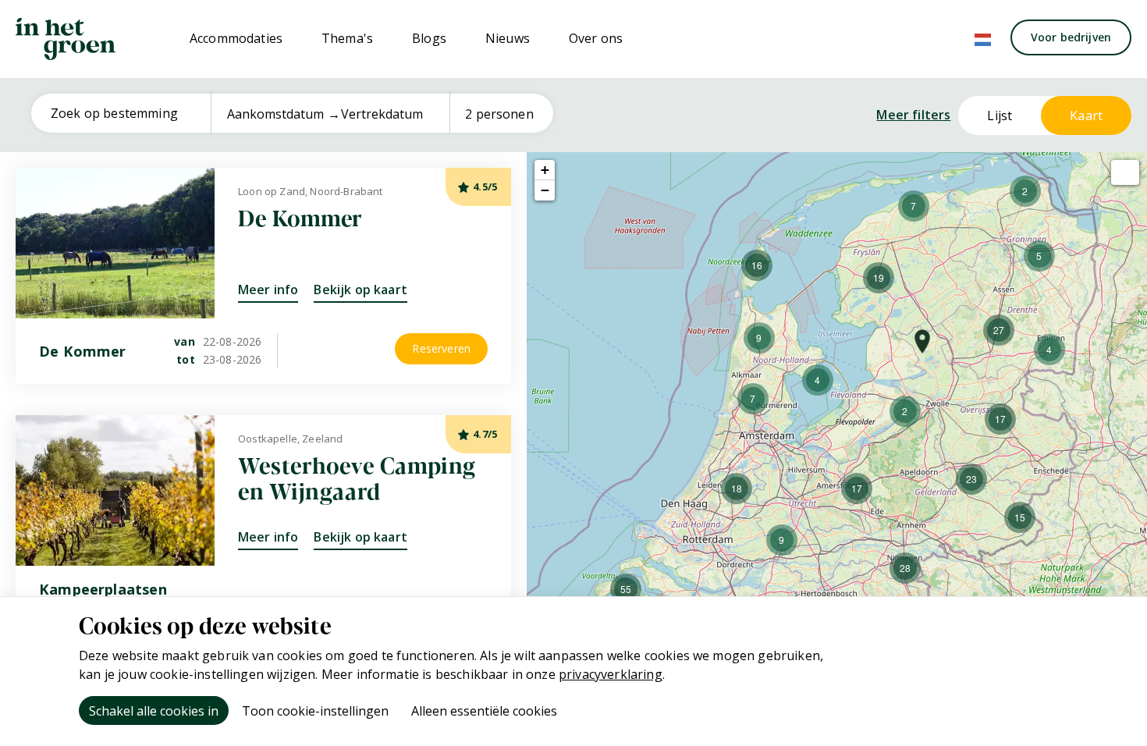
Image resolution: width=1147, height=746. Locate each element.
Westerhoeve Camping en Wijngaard (357, 477)
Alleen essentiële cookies (484, 710)
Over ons (596, 38)
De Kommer (300, 217)
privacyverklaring (610, 674)
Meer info (268, 289)
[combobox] (127, 113)
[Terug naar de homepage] (65, 39)
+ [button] (545, 170)
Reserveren (441, 348)
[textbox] (127, 113)
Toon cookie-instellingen (315, 710)
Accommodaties (236, 38)
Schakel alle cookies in (153, 710)
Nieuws (507, 38)
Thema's (347, 38)
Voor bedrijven (1071, 37)
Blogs (429, 38)
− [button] (545, 190)
